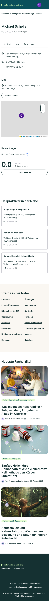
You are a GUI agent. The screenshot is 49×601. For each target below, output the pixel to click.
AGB (30, 587)
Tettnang (28, 317)
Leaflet (23, 136)
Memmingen (30, 305)
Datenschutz (23, 583)
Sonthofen (29, 311)
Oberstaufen (7, 317)
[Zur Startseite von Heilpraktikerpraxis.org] (12, 4)
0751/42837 (11, 62)
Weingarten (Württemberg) (23, 14)
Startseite (5, 14)
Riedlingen (6, 328)
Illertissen (5, 322)
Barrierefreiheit (35, 583)
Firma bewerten (24, 172)
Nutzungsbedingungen (18, 587)
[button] (39, 5)
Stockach (5, 340)
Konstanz (5, 299)
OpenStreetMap (33, 136)
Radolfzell (28, 340)
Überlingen (29, 299)
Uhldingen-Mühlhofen (11, 334)
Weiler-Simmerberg (33, 322)
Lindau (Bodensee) (10, 305)
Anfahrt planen (11, 95)
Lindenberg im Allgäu (34, 328)
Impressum (38, 587)
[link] (24, 216)
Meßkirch (28, 334)
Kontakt (13, 583)
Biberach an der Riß (10, 311)
